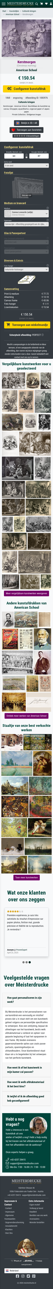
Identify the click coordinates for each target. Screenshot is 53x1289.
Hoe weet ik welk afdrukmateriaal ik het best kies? (25, 1084)
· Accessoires (34, 1219)
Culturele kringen (29, 11)
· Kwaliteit (33, 1212)
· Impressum (9, 1212)
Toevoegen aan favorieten (28, 129)
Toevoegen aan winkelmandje (29, 325)
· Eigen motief (34, 1204)
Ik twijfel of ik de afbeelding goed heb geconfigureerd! (25, 1098)
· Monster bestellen (36, 1222)
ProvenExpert (21, 950)
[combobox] (26, 165)
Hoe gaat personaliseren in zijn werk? (24, 1000)
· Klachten (8, 1229)
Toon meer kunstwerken (26, 877)
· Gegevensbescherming (14, 1222)
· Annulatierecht (10, 1226)
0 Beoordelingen (32, 136)
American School (12, 14)
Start (4, 11)
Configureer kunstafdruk (28, 89)
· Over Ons (8, 1233)
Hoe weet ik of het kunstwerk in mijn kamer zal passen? (24, 1070)
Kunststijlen (14, 11)
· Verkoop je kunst (36, 1208)
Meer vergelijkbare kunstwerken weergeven (26, 593)
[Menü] (3, 4)
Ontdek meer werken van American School (26, 715)
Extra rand (8, 162)
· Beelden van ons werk (38, 1215)
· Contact (8, 1208)
